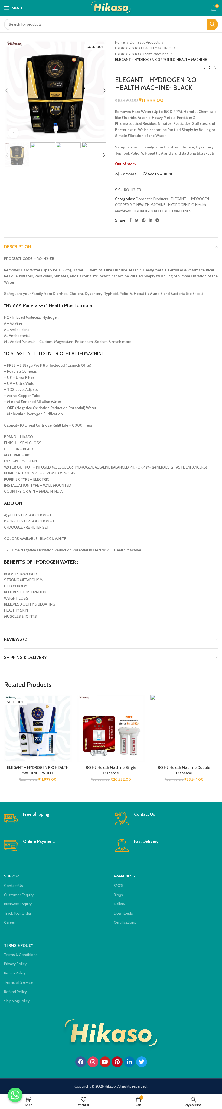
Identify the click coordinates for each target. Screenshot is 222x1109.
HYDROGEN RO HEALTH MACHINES (143, 48)
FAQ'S (118, 885)
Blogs (118, 894)
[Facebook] (80, 1061)
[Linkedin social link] (150, 220)
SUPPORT (12, 876)
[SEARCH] (212, 24)
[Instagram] (92, 1061)
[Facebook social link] (130, 220)
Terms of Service (18, 982)
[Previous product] (204, 68)
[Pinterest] (117, 1061)
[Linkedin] (129, 1061)
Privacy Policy (15, 963)
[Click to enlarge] (13, 133)
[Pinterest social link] (143, 220)
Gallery (119, 904)
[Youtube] (105, 1061)
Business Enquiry (18, 904)
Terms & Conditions (21, 954)
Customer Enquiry (19, 894)
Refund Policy (15, 991)
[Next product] (215, 68)
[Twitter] (141, 1061)
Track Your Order (17, 913)
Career (9, 922)
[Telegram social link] (157, 220)
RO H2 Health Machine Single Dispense (111, 770)
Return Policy (15, 973)
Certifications (125, 922)
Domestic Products (145, 42)
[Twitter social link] (136, 220)
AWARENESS (124, 876)
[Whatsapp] (15, 1095)
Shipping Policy (17, 1001)
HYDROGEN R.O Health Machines (142, 54)
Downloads (123, 913)
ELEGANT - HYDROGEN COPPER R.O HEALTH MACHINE (161, 59)
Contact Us (13, 885)
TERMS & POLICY (18, 945)
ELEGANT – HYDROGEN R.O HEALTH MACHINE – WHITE (38, 770)
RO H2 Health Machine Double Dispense (184, 770)
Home (120, 42)
